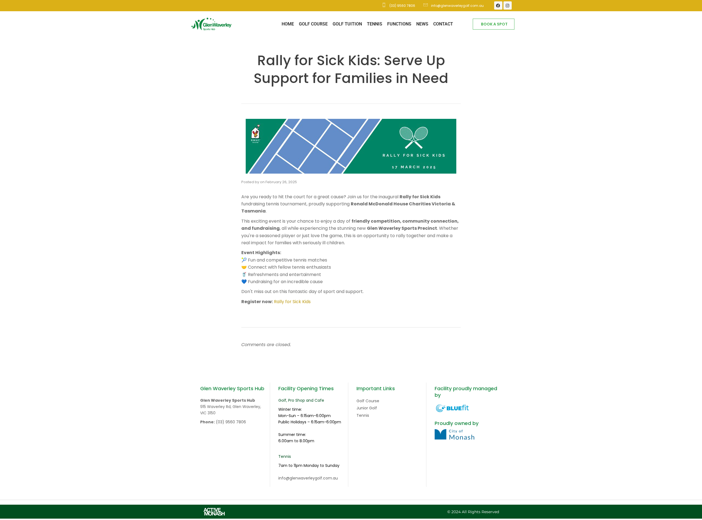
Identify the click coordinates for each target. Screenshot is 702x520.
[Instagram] (507, 5)
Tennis (362, 415)
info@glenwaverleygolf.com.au (308, 478)
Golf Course (367, 401)
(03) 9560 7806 (231, 422)
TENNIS (374, 24)
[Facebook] (498, 5)
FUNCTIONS (399, 24)
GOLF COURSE (313, 24)
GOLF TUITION (347, 24)
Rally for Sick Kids (292, 301)
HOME (288, 24)
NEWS (422, 24)
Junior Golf (366, 408)
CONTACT (443, 24)
